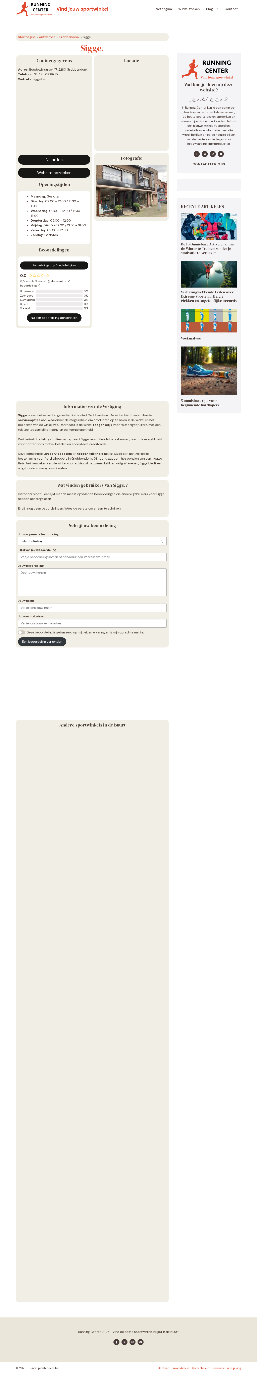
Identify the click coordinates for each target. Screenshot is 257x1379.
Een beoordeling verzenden (42, 641)
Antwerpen (47, 37)
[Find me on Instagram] (213, 154)
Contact (231, 9)
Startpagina (163, 9)
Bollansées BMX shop (35, 821)
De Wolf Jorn (28, 1011)
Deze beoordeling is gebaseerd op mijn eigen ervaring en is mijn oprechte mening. (86, 632)
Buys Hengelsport (32, 1201)
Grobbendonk (69, 37)
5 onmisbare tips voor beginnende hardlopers (200, 402)
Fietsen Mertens (31, 1106)
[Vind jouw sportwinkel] (35, 9)
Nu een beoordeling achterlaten (54, 318)
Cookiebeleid (200, 1368)
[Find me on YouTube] (221, 154)
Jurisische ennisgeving (226, 1368)
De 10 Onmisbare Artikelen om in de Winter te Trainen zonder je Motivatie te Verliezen (207, 248)
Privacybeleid (180, 1368)
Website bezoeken (54, 172)
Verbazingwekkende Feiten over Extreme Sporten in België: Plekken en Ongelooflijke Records (209, 296)
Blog (209, 9)
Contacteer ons (209, 164)
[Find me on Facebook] (197, 154)
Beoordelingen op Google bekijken (54, 265)
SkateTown (27, 916)
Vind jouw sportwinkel (82, 9)
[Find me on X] (205, 154)
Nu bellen (54, 159)
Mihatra (24, 1296)
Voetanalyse (191, 338)
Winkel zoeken (189, 9)
